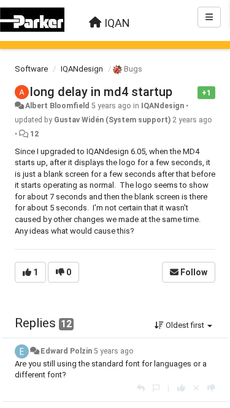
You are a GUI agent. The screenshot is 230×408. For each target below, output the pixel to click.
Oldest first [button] (185, 325)
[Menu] (209, 17)
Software (31, 68)
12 (34, 134)
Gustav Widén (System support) (112, 120)
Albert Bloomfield (57, 106)
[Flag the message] (191, 92)
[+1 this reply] (181, 388)
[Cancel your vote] (196, 388)
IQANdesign (82, 68)
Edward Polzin (66, 351)
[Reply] (141, 388)
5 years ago (114, 351)
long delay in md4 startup (101, 91)
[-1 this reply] (211, 388)
